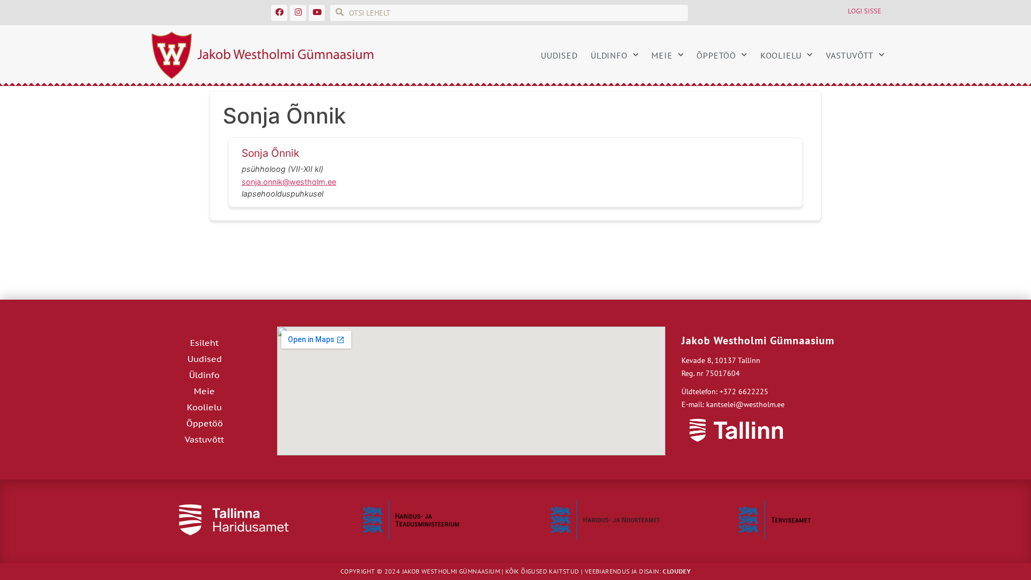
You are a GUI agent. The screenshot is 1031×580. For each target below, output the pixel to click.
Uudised (559, 55)
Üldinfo (609, 55)
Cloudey (677, 571)
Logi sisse (864, 11)
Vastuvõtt (850, 55)
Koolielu (781, 55)
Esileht (204, 342)
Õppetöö (716, 55)
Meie (661, 55)
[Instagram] (298, 13)
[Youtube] (317, 13)
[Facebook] (279, 13)
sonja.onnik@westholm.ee (289, 181)
